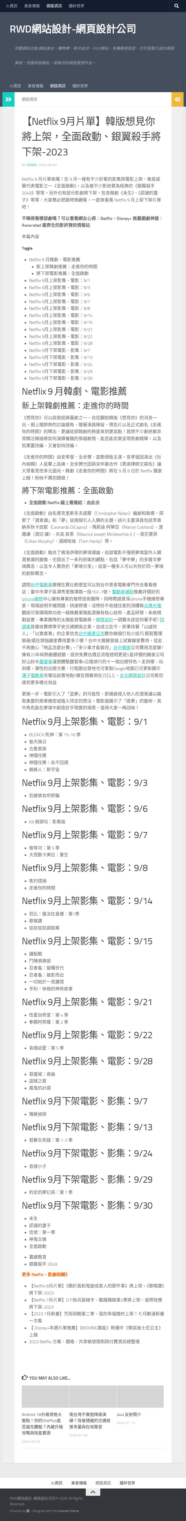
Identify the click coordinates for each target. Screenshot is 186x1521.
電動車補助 (123, 592)
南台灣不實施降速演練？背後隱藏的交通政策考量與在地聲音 (89, 1420)
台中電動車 (41, 585)
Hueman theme (68, 1511)
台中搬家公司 (91, 633)
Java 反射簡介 (129, 1414)
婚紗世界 (76, 6)
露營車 (45, 661)
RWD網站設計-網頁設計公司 (73, 29)
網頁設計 (104, 620)
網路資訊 (54, 6)
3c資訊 (11, 6)
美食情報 (32, 6)
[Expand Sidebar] (8, 99)
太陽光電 (152, 605)
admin (32, 165)
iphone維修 (32, 599)
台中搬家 (122, 647)
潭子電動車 (33, 675)
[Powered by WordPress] (28, 1511)
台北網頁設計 (133, 675)
